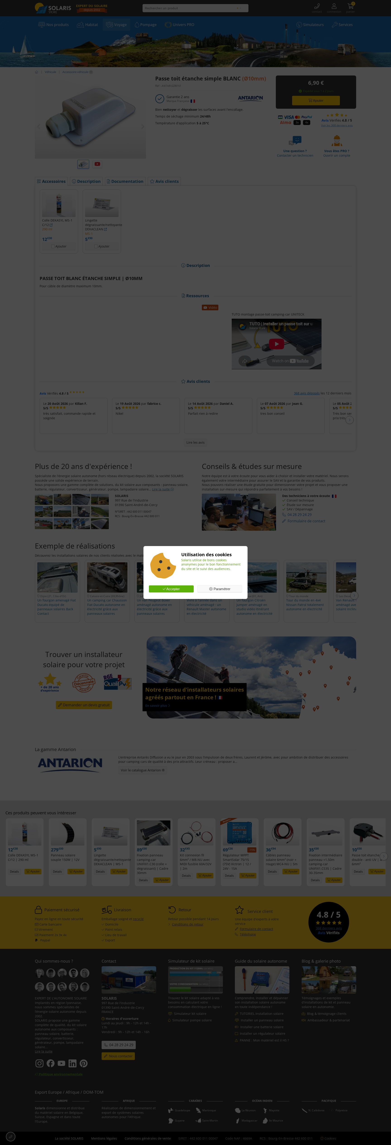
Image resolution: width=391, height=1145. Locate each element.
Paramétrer (221, 589)
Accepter (173, 589)
